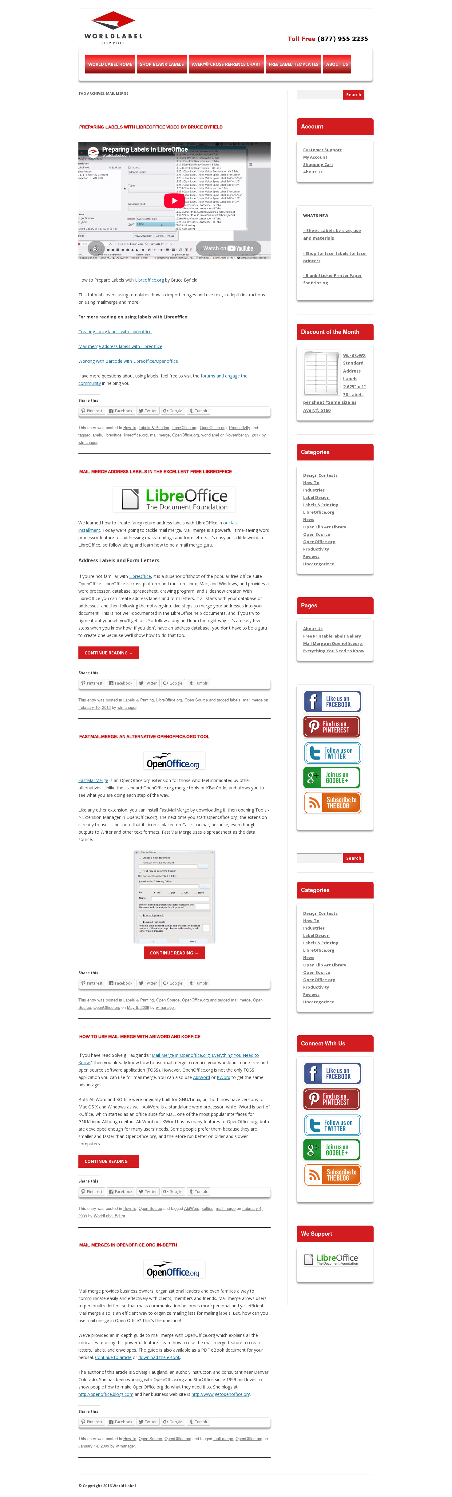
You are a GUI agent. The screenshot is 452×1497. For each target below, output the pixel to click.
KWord (223, 1077)
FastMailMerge (93, 780)
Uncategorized (319, 564)
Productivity (239, 427)
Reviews (311, 556)
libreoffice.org (136, 435)
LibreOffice (140, 576)
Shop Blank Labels (162, 64)
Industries (314, 490)
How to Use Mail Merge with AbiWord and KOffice (139, 1036)
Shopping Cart (318, 164)
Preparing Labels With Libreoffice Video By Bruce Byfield (151, 126)
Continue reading (109, 653)
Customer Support (322, 149)
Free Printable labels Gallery (332, 636)
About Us (337, 64)
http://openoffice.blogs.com (105, 1394)
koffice (207, 1208)
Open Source (196, 700)
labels (97, 435)
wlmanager (87, 442)
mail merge (160, 435)
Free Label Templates (293, 64)
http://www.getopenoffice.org (221, 1394)
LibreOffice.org (184, 427)
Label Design (316, 497)
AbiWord (201, 1077)
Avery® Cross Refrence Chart (226, 64)
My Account (315, 157)
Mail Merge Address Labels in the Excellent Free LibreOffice (155, 471)
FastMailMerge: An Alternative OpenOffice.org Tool (144, 736)
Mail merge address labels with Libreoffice (120, 346)
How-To (129, 427)
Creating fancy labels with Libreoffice (115, 331)
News (308, 519)
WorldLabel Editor (109, 1216)
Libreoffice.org (149, 280)
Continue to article (113, 1357)
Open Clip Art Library (324, 527)
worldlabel (210, 435)
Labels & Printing (154, 427)
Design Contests (320, 475)
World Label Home (110, 64)
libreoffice (113, 435)
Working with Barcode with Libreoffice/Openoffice (128, 361)
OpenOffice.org (213, 427)
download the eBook (159, 1357)
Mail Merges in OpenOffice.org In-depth (128, 1244)
